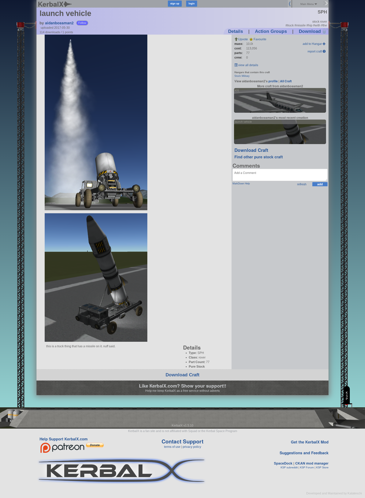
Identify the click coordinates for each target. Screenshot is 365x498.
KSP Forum (307, 467)
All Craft (286, 81)
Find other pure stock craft (258, 156)
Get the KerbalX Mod (309, 442)
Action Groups (271, 31)
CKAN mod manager (311, 463)
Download (310, 31)
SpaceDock (283, 463)
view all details (247, 65)
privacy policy (192, 446)
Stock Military (242, 76)
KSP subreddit (289, 467)
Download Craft (251, 150)
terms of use (172, 446)
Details (235, 31)
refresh (301, 184)
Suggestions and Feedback (304, 452)
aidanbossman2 (59, 22)
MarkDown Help (241, 183)
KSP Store (322, 467)
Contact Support (182, 441)
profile (273, 81)
